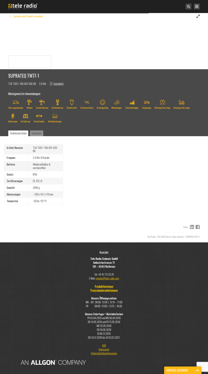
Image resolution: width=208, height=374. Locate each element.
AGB (104, 345)
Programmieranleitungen (104, 290)
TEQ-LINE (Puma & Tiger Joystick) (170, 236)
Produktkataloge (104, 286)
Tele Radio (151, 236)
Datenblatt (59, 84)
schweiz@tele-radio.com (107, 278)
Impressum (104, 349)
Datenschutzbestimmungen (104, 353)
